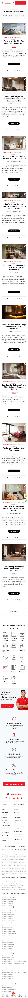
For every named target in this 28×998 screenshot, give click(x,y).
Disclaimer (4, 840)
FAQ (15, 822)
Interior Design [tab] (5, 893)
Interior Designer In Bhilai (7, 905)
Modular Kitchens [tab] (15, 893)
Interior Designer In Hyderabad (8, 925)
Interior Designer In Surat (19, 972)
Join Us (3, 809)
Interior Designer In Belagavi (7, 901)
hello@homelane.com (10, 846)
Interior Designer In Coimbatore (8, 914)
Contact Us (16, 812)
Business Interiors (5, 838)
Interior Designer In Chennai (7, 912)
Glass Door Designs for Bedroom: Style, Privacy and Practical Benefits (14, 99)
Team (3, 806)
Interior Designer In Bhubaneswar (9, 908)
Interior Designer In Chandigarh (8, 910)
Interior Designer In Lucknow (8, 940)
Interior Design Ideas (18, 834)
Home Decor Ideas (18, 831)
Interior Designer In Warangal (8, 991)
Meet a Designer (7, 706)
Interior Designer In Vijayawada (8, 987)
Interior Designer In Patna (7, 963)
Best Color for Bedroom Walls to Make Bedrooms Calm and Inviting (14, 387)
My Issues (16, 809)
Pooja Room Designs (6, 887)
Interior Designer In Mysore (7, 948)
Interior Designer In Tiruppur (7, 980)
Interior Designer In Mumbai (7, 946)
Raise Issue (16, 806)
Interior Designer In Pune (19, 963)
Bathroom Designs (5, 889)
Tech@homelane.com (6, 822)
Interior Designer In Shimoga (7, 970)
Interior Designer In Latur (7, 938)
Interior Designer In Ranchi (7, 967)
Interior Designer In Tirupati (7, 978)
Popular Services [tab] (6, 877)
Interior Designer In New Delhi (8, 957)
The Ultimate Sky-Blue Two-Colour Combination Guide (14, 42)
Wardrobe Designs (5, 883)
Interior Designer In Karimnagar (8, 933)
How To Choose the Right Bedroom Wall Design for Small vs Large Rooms (14, 206)
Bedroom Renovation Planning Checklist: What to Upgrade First (14, 157)
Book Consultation (21, 2)
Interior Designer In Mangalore (8, 944)
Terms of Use (17, 817)
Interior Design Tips (18, 839)
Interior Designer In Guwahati (8, 923)
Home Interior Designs (6, 881)
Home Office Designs (16, 887)
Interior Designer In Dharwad (8, 916)
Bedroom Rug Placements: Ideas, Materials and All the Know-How (14, 569)
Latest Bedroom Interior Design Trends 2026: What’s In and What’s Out (14, 327)
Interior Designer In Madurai (7, 942)
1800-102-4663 (21, 846)
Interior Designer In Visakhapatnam (9, 989)
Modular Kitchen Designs (18, 881)
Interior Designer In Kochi (7, 935)
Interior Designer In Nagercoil (8, 950)
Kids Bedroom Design (6, 885)
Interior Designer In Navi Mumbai (8, 955)
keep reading (14, 64)
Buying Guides (17, 828)
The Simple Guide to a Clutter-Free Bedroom (14, 449)
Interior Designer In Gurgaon (7, 922)
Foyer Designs (14, 889)
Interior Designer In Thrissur (7, 976)
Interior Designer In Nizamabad (8, 959)
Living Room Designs (15, 883)
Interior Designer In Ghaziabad (8, 920)
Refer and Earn (5, 820)
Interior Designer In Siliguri (7, 972)
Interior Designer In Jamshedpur (8, 931)
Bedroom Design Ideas (10, 37)
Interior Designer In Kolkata (7, 937)
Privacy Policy (4, 817)
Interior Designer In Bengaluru (8, 903)
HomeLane (5, 854)
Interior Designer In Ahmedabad (8, 897)
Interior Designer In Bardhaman (8, 899)
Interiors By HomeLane (19, 836)
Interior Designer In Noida (7, 961)
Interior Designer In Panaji (19, 961)
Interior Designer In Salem (7, 968)
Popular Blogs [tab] (14, 877)
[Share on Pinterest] (25, 25)
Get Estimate (4, 814)
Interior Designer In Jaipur (7, 929)
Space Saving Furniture (17, 885)
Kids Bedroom (5, 835)
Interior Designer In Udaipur (7, 985)
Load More (13, 611)
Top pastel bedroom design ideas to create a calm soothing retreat (14, 508)
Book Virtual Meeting (6, 825)
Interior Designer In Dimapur (7, 918)
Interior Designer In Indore (7, 927)
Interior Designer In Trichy (7, 982)
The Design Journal (7, 15)
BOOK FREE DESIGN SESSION (14, 784)
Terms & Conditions (18, 820)
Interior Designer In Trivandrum (8, 983)
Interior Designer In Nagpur (7, 952)
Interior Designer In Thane (7, 974)
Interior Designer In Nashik (7, 953)
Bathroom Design (5, 832)
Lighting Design (22, 889)
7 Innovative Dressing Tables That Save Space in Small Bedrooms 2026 (14, 267)
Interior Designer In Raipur (7, 965)
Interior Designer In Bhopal (7, 907)
